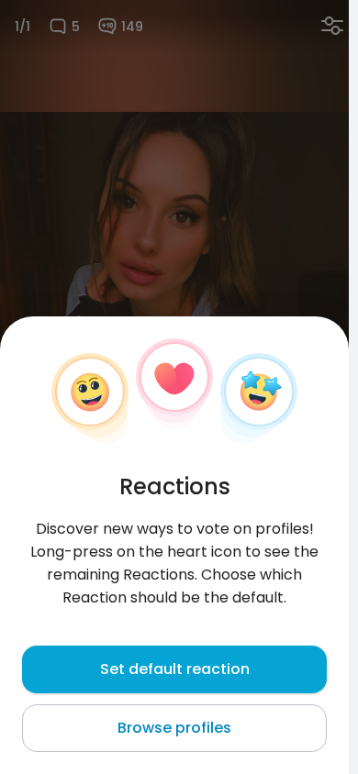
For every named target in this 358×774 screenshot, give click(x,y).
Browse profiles (174, 727)
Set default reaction (175, 669)
